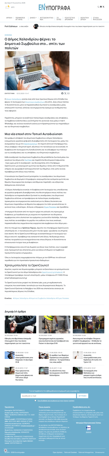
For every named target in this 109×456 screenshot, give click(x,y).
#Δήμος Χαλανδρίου (21, 298)
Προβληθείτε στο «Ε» (81, 407)
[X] (103, 6)
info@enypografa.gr (27, 426)
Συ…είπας (59, 18)
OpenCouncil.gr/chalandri (52, 272)
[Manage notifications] (5, 450)
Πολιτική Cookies (70, 452)
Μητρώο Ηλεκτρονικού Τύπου (88, 422)
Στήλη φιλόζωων (97, 18)
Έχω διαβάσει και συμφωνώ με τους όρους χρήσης (56, 401)
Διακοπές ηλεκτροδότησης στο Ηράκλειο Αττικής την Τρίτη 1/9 (93, 358)
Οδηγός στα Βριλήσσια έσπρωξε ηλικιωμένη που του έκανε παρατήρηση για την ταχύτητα (18, 340)
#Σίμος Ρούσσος (62, 298)
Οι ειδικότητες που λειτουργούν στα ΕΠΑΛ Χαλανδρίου (58, 372)
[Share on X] (65, 93)
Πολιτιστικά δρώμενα (70, 18)
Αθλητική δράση (84, 18)
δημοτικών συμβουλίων (35, 102)
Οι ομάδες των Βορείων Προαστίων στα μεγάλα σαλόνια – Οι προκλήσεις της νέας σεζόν (59, 358)
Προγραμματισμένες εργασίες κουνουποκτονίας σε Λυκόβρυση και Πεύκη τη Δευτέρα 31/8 (54, 340)
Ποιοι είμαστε (44, 407)
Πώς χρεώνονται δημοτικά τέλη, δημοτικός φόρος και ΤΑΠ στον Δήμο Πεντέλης (24, 375)
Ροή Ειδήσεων (11, 26)
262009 (88, 432)
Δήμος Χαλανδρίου (14, 99)
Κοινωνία (8, 35)
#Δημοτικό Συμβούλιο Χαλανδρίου (42, 298)
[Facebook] (101, 6)
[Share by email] (68, 93)
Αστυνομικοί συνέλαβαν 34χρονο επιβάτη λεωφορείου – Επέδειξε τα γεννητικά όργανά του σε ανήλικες (87, 340)
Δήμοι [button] (32, 18)
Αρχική (9, 18)
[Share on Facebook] (62, 93)
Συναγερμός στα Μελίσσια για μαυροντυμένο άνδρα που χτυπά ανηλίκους (92, 374)
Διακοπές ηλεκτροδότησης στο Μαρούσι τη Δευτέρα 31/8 (24, 358)
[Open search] (98, 7)
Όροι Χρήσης (57, 452)
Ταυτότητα (9, 407)
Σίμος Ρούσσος (50, 207)
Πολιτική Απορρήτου (86, 452)
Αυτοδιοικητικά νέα (46, 18)
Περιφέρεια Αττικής (20, 18)
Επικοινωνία (99, 452)
